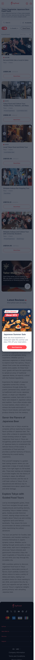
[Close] (29, 311)
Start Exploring (17, 347)
